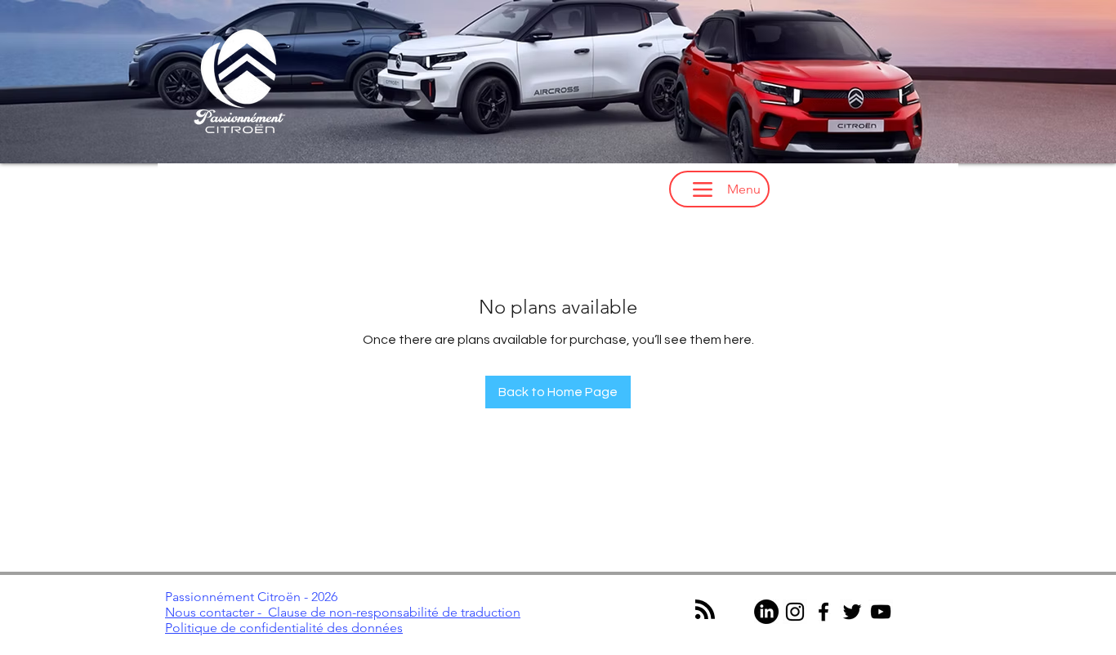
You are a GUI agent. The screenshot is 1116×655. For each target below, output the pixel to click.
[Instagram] (795, 611)
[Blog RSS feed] (705, 610)
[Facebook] (823, 611)
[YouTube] (880, 611)
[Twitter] (852, 611)
